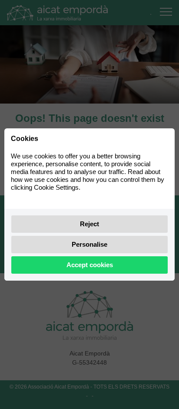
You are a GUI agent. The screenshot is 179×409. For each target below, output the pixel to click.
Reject (89, 224)
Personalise (89, 244)
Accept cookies (89, 264)
